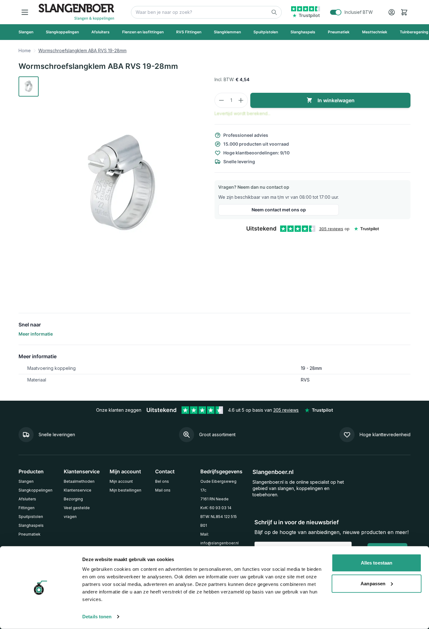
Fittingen (27, 507)
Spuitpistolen (31, 516)
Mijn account (121, 481)
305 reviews (331, 228)
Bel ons (162, 481)
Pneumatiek (30, 534)
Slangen (26, 481)
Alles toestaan (376, 562)
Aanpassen (373, 583)
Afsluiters (27, 499)
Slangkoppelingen (35, 490)
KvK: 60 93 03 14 (215, 507)
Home (25, 50)
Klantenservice (77, 490)
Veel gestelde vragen (77, 512)
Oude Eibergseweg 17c (218, 486)
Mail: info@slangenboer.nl (219, 538)
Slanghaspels (31, 525)
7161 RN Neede (214, 499)
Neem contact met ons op (279, 209)
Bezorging (73, 499)
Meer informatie (36, 334)
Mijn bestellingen (125, 490)
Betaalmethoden (79, 481)
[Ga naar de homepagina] (76, 12)
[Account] (391, 12)
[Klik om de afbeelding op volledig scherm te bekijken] (122, 185)
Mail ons (163, 490)
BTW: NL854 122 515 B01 (218, 521)
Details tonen (96, 616)
